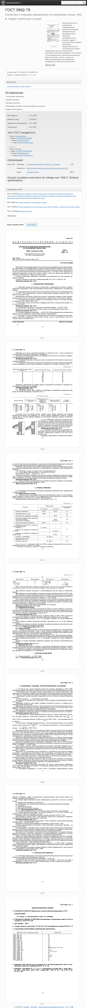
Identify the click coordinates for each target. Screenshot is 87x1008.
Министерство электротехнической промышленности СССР (47, 168)
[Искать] (84, 2)
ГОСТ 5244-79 (12, 202)
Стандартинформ (33, 172)
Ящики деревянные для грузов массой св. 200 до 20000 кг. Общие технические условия (49, 207)
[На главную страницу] (3, 2)
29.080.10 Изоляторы (25, 142)
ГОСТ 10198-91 (12, 207)
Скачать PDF (51, 65)
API (66, 1007)
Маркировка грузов (25, 211)
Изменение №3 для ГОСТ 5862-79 (19, 86)
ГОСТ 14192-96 (12, 211)
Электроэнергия (20, 136)
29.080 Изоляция (23, 140)
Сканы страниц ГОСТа (15, 225)
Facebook (26, 1007)
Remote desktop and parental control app (51, 1007)
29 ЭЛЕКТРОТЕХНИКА (24, 138)
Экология (18, 149)
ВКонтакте (34, 1007)
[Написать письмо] (69, 1007)
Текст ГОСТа (31, 225)
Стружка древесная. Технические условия (32, 202)
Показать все (12, 216)
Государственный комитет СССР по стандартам (43, 164)
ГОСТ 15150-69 (12, 194)
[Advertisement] (23, 37)
